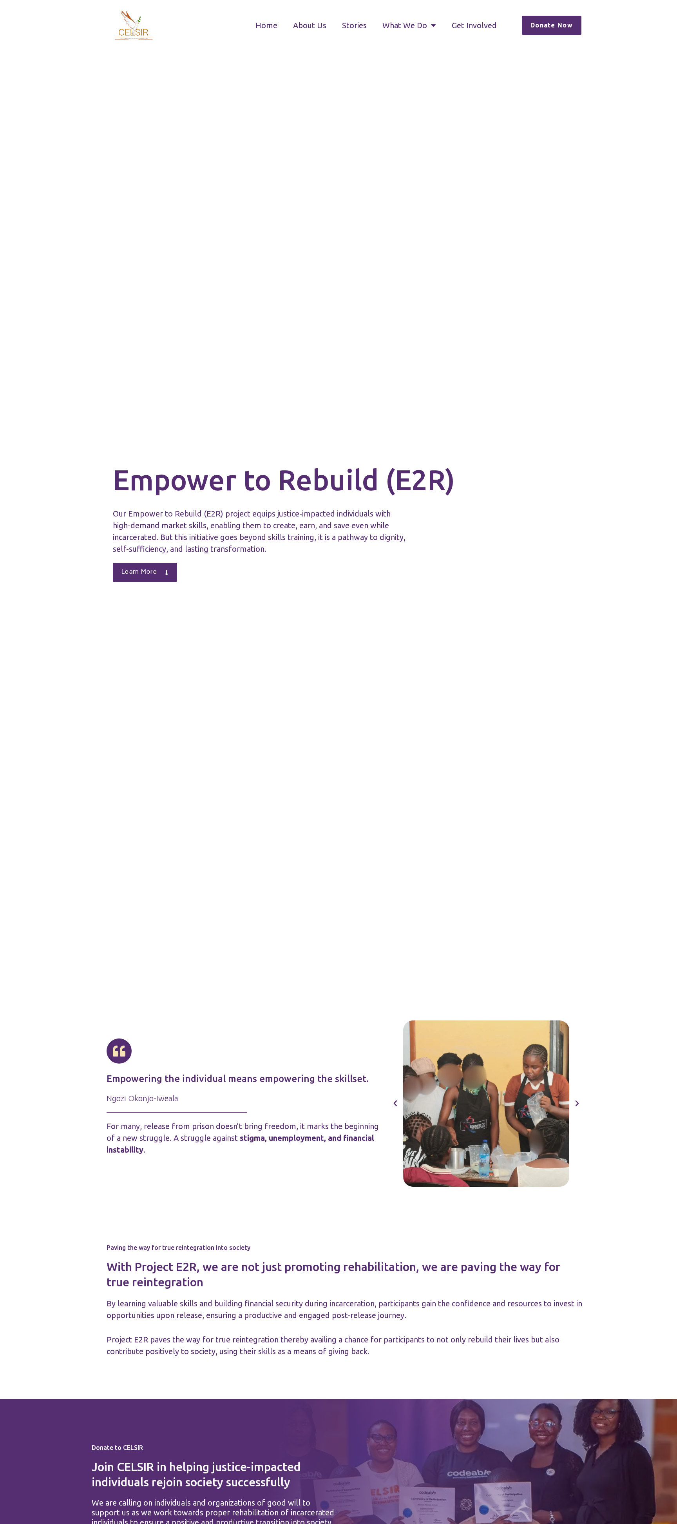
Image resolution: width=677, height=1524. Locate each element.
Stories (354, 25)
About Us (309, 25)
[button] (395, 1104)
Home (266, 25)
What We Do (404, 25)
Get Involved (474, 25)
